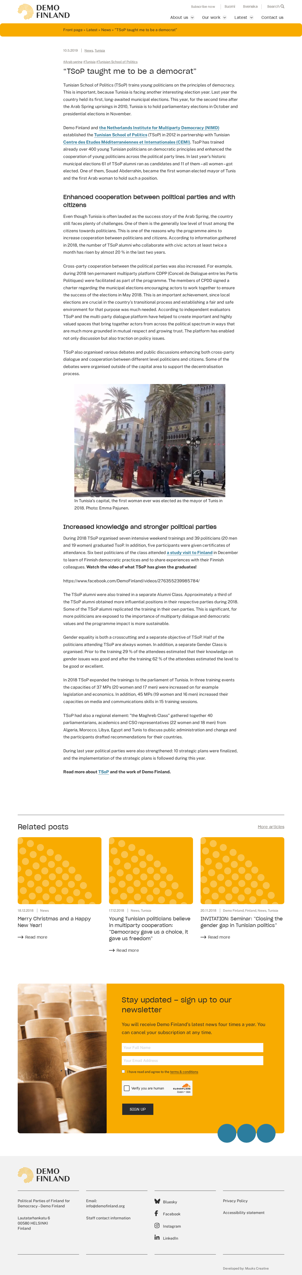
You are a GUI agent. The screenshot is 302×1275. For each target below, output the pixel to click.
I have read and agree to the (162, 1072)
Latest (241, 17)
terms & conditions (184, 1072)
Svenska (250, 6)
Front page (73, 30)
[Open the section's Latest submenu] (251, 17)
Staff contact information (108, 1218)
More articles (271, 826)
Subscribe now (203, 7)
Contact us (272, 17)
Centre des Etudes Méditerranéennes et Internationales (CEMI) (126, 142)
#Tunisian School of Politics (117, 62)
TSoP (103, 771)
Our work (211, 17)
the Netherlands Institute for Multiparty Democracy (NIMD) (159, 127)
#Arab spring (73, 62)
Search (274, 6)
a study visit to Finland (190, 552)
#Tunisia (89, 62)
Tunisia (100, 50)
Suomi (230, 6)
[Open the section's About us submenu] (192, 17)
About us (179, 17)
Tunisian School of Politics (120, 134)
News (106, 30)
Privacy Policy (235, 1201)
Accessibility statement (243, 1212)
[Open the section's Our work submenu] (224, 17)
